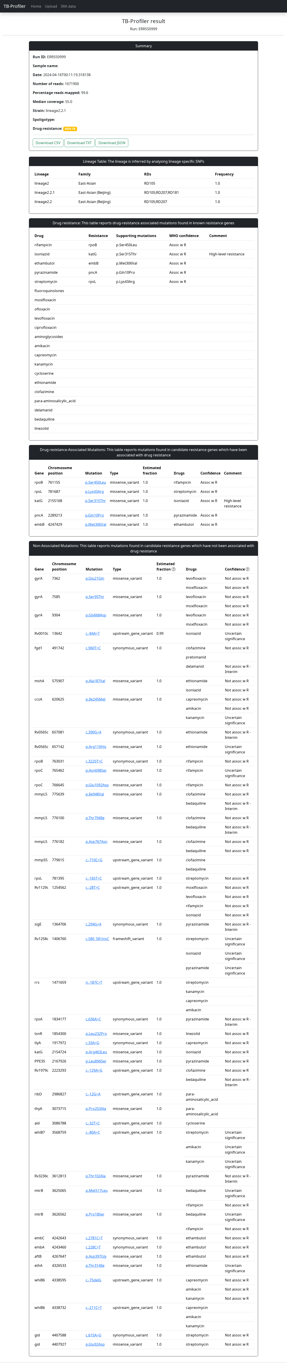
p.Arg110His (96, 746)
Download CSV (48, 142)
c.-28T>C (93, 887)
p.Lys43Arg (94, 491)
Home (36, 6)
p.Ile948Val (95, 794)
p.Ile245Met (96, 699)
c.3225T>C (94, 761)
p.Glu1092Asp (97, 784)
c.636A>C (93, 1019)
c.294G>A (93, 924)
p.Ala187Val (95, 680)
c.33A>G (92, 1042)
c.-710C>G (94, 859)
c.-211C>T (94, 1307)
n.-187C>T (94, 982)
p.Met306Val (95, 524)
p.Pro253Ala (96, 1108)
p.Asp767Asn (96, 841)
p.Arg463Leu (96, 1052)
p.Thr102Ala (96, 1176)
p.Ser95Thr (95, 596)
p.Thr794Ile (95, 817)
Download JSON (111, 142)
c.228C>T (93, 1247)
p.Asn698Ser (96, 770)
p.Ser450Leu (95, 482)
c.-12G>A (93, 1094)
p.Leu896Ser (96, 1061)
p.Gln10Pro (94, 515)
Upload (51, 6)
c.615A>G (93, 1335)
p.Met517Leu (97, 1190)
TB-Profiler (15, 6)
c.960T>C (93, 648)
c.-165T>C (94, 878)
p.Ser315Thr (95, 500)
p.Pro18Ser (95, 1214)
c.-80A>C (93, 1132)
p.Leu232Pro (96, 1033)
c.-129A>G (94, 1070)
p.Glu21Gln (95, 578)
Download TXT (79, 142)
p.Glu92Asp (95, 1344)
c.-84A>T (93, 633)
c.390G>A (93, 732)
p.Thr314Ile (95, 1265)
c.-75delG (93, 1280)
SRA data (68, 6)
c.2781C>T (94, 1238)
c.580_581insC (97, 938)
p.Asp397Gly (96, 1256)
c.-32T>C (93, 1123)
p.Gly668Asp (96, 615)
